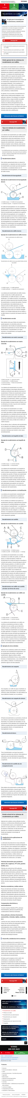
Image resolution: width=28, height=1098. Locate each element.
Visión (3, 1071)
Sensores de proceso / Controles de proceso (12, 1073)
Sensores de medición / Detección (9, 1069)
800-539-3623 (14, 1049)
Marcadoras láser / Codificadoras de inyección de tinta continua (13, 1084)
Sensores (4, 1068)
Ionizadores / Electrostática (8, 1090)
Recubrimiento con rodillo (9, 1010)
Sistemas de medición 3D (7, 1080)
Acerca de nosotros (6, 1094)
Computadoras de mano (7, 1088)
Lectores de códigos (6, 1087)
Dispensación (6, 1019)
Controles (4, 1081)
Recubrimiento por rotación (10, 1017)
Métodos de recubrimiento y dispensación (9, 1059)
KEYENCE (23, 1094)
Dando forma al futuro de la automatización (9, 1057)
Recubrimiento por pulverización (11, 1014)
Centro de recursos (8, 1055)
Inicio (2, 1055)
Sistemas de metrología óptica (9, 1078)
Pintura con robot (7, 1012)
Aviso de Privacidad (16, 1094)
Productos (4, 1064)
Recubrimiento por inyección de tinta (12, 1021)
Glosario (4, 1039)
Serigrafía (5, 1023)
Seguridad (4, 1075)
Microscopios (5, 1076)
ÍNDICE (14, 995)
